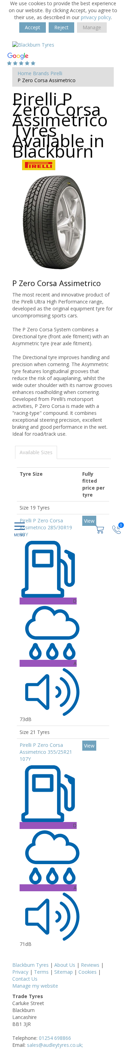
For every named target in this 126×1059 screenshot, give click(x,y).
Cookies (87, 972)
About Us (64, 965)
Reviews (90, 965)
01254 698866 (55, 1038)
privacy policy (96, 17)
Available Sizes (36, 452)
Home (24, 73)
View (89, 520)
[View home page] (33, 44)
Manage (92, 27)
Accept (32, 27)
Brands (41, 73)
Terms (41, 972)
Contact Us (24, 978)
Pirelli (56, 73)
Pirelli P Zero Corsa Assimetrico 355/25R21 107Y (46, 752)
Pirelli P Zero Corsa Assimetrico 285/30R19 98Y (46, 527)
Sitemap (63, 972)
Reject (61, 27)
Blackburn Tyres (30, 965)
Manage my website (35, 985)
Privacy (20, 972)
